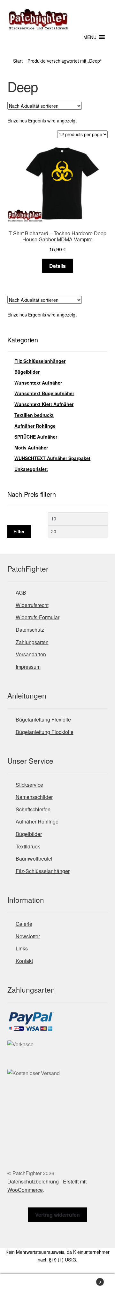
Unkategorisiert (31, 469)
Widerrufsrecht (32, 605)
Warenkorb (89, 1279)
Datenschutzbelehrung (33, 1181)
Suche (57, 1285)
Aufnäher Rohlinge (35, 426)
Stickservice (29, 784)
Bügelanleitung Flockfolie (44, 732)
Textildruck (28, 846)
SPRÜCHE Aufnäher (35, 436)
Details (57, 265)
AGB (21, 592)
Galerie (24, 923)
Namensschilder (34, 796)
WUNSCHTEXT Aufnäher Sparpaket (52, 458)
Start (18, 61)
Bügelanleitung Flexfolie (43, 719)
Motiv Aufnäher (31, 447)
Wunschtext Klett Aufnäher (43, 404)
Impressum (28, 666)
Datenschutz (30, 629)
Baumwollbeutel (34, 858)
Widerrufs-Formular (37, 617)
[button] (89, 37)
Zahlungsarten (32, 642)
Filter (19, 531)
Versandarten (31, 654)
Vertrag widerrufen (57, 1214)
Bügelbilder (27, 372)
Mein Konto (19, 1285)
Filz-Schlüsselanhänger (43, 871)
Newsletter (28, 936)
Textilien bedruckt (34, 415)
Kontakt (24, 960)
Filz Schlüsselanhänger (39, 361)
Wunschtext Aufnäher (38, 382)
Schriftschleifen (33, 809)
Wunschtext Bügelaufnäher (44, 393)
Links (22, 948)
